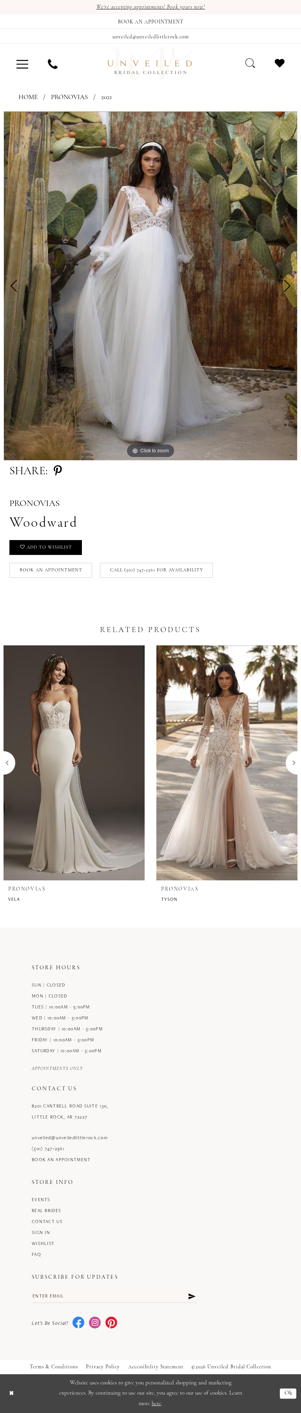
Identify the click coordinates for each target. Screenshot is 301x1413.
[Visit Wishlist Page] (279, 63)
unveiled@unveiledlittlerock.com (70, 1137)
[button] (22, 63)
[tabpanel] (150, 286)
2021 (106, 97)
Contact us (47, 1221)
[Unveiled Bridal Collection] (150, 64)
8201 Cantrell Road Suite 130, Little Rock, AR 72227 (70, 1111)
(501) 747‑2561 (48, 1148)
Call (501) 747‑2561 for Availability (156, 570)
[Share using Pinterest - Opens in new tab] (58, 471)
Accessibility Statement (156, 1367)
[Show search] (250, 63)
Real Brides (46, 1210)
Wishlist (43, 1243)
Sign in (41, 1232)
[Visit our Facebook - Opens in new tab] (78, 1323)
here (156, 1404)
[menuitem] (22, 63)
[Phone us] (52, 63)
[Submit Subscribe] (191, 1296)
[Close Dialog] (11, 1393)
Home (28, 97)
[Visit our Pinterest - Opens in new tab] (111, 1323)
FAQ (36, 1254)
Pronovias (69, 97)
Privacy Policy (103, 1367)
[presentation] (74, 762)
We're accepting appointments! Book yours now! (150, 7)
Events (41, 1199)
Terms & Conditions (54, 1367)
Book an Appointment (51, 570)
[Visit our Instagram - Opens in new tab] (95, 1323)
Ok (289, 1394)
